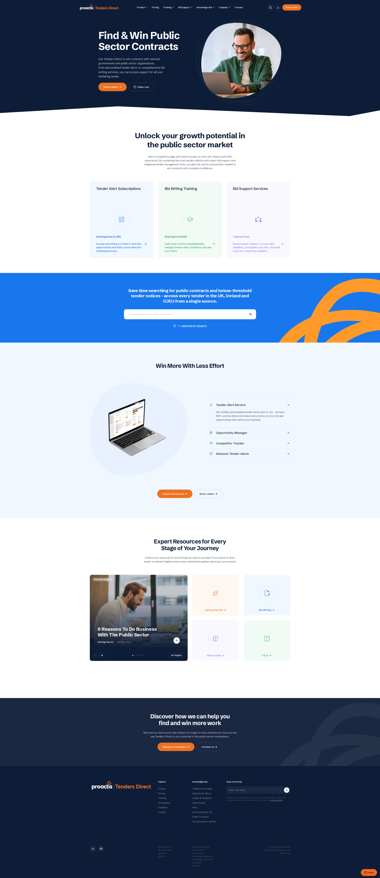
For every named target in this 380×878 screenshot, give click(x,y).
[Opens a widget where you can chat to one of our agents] (369, 873)
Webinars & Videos (201, 793)
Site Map (196, 866)
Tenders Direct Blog (202, 788)
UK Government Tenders (204, 821)
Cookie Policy (198, 853)
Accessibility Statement (202, 856)
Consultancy (164, 803)
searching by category (194, 325)
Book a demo (292, 7)
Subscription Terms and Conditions (202, 861)
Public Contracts (200, 816)
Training (162, 798)
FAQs (194, 807)
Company (162, 807)
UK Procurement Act (202, 812)
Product (162, 788)
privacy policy (277, 800)
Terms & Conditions (200, 847)
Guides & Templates (202, 798)
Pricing (161, 793)
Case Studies (198, 803)
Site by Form (285, 853)
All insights (176, 655)
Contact (162, 812)
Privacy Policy (198, 850)
